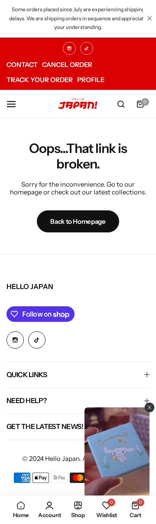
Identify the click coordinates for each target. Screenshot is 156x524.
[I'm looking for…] (120, 104)
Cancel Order (67, 64)
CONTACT (22, 64)
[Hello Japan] (78, 104)
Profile (90, 80)
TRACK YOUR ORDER (39, 80)
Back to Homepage (77, 221)
